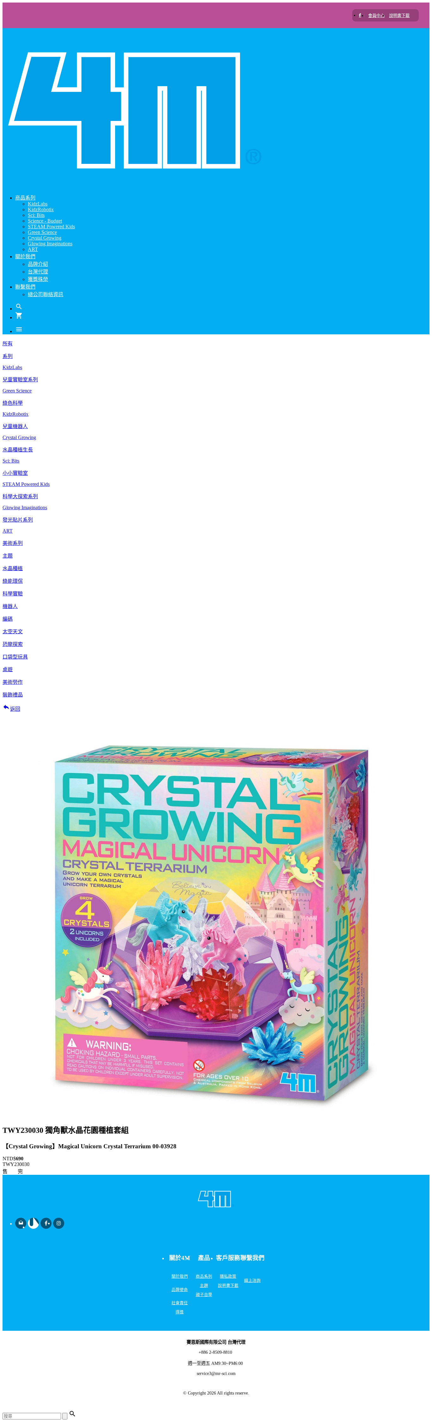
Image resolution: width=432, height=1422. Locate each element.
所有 (8, 343)
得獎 (180, 1312)
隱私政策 (228, 1276)
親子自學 (204, 1295)
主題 (204, 1285)
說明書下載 (228, 1285)
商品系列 (204, 1276)
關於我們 (179, 1276)
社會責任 (179, 1303)
